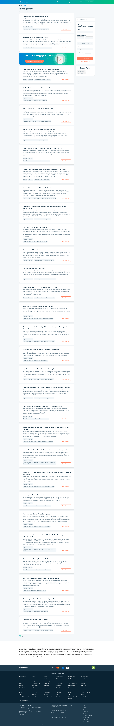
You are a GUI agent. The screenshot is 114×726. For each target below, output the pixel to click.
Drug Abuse (58, 692)
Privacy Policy (85, 711)
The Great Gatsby (84, 676)
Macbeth (46, 676)
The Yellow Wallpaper (72, 683)
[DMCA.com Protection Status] (93, 667)
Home (20, 5)
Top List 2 (34, 694)
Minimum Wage (47, 683)
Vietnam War (34, 678)
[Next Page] (24, 636)
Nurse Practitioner (81, 73)
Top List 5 (70, 694)
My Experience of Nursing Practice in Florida (36, 559)
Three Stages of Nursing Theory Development (36, 514)
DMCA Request (86, 721)
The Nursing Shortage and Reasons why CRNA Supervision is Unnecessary (45, 169)
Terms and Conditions (87, 715)
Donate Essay (85, 719)
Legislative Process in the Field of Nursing (35, 620)
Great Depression (59, 690)
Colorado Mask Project (24, 696)
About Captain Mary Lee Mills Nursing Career (36, 495)
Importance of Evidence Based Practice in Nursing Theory (40, 369)
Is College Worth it (35, 692)
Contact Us (85, 705)
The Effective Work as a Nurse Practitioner (35, 16)
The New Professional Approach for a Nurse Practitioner (40, 88)
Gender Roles (59, 681)
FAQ (83, 709)
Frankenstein (83, 678)
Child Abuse (21, 678)
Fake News (70, 687)
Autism (20, 692)
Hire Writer (90, 2)
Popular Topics (35, 696)
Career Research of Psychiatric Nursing (34, 268)
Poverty (33, 681)
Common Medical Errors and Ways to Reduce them (38, 188)
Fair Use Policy (86, 717)
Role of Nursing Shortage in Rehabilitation (35, 227)
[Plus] (92, 43)
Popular (70, 692)
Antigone (82, 687)
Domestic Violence (35, 690)
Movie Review (83, 685)
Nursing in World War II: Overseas (33, 250)
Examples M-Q (34, 685)
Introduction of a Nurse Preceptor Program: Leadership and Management (45, 450)
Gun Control (46, 690)
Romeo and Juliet (59, 676)
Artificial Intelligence (36, 687)
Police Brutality (71, 676)
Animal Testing (47, 681)
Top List (21, 694)
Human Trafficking (84, 681)
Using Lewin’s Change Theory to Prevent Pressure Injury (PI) (41, 287)
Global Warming (22, 676)
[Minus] (78, 43)
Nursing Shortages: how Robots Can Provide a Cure (38, 109)
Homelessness (59, 683)
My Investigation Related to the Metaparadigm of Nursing (40, 599)
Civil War (21, 681)
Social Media (58, 685)
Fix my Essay (58, 696)
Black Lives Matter (47, 678)
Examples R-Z (46, 685)
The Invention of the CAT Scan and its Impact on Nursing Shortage (43, 148)
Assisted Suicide (71, 690)
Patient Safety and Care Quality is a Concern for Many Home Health (43, 406)
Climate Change (71, 685)
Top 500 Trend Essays (23, 700)
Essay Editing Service (48, 696)
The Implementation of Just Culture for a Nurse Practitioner (41, 69)
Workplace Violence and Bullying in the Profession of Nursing (41, 578)
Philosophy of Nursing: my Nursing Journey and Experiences (41, 349)
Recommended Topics (85, 692)
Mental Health (22, 687)
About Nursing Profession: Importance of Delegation (38, 306)
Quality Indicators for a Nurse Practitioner (35, 37)
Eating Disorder (84, 690)
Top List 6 (83, 694)
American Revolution (36, 683)
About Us (84, 707)
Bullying (57, 678)
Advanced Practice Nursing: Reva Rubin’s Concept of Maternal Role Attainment (46, 387)
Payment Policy (86, 713)
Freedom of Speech (72, 681)
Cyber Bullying (47, 692)
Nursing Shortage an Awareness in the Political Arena (39, 129)
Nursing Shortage (81, 71)
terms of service (88, 53)
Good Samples (84, 696)
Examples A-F (83, 683)
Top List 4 (58, 694)
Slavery (20, 683)
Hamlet (69, 678)
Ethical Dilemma (59, 687)
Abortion (45, 687)
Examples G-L (22, 685)
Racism (33, 676)
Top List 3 (46, 694)
